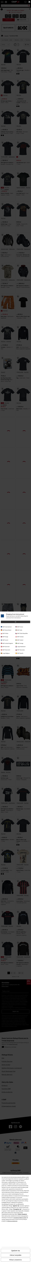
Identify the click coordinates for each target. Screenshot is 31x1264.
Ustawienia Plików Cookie (20, 1217)
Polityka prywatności (12, 1221)
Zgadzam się (15, 1250)
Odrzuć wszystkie (15, 1255)
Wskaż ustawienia (15, 1260)
